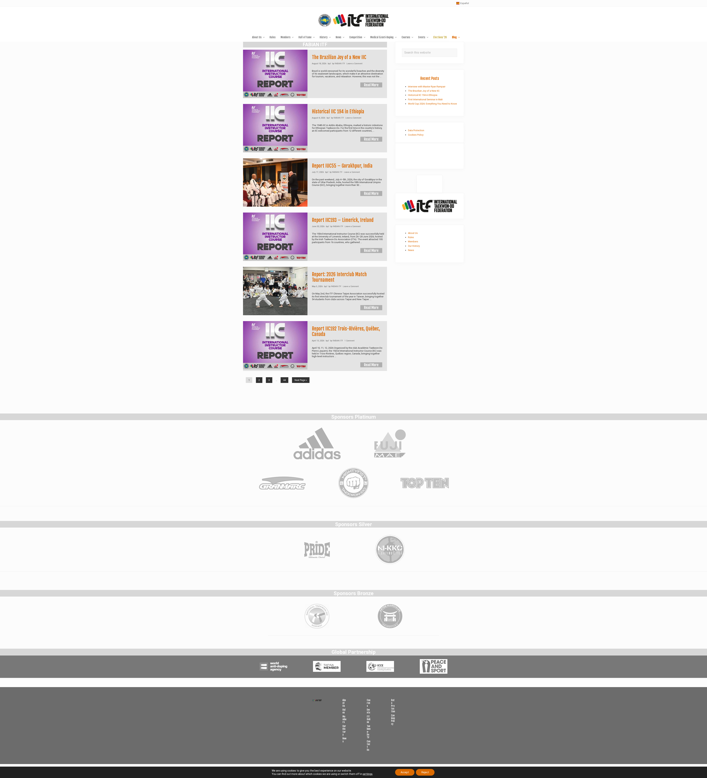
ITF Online (368, 719)
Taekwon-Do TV (368, 732)
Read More (371, 85)
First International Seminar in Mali (425, 99)
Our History (414, 246)
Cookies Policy (415, 134)
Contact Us (368, 745)
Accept (405, 772)
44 (284, 381)
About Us (413, 233)
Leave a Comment (354, 63)
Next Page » (300, 381)
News (411, 250)
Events (368, 711)
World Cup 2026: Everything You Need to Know (432, 103)
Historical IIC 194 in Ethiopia (338, 111)
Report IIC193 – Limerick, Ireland (343, 220)
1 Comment (349, 341)
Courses (368, 703)
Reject (425, 772)
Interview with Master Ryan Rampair (426, 86)
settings (367, 773)
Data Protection (416, 130)
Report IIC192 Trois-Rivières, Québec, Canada (346, 331)
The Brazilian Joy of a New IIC (339, 57)
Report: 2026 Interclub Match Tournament (339, 277)
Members (413, 241)
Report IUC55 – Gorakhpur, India (342, 166)
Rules (411, 237)
